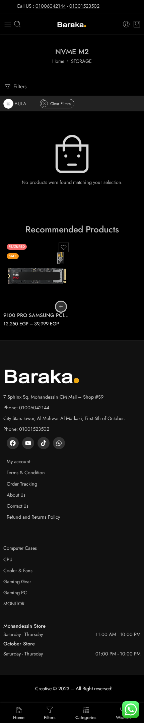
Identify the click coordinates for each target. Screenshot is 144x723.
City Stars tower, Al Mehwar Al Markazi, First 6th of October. (64, 418)
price (8, 268)
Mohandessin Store (24, 626)
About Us (16, 494)
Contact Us (17, 505)
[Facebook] (13, 443)
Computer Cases (20, 547)
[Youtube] (28, 443)
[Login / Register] (126, 24)
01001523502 (84, 5)
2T (21, 288)
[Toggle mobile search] (17, 24)
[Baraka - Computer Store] (72, 24)
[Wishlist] (64, 247)
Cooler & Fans (17, 570)
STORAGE (81, 61)
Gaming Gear (17, 581)
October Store (19, 643)
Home (58, 61)
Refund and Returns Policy (33, 516)
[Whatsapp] (59, 443)
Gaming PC (15, 592)
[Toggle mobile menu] (7, 24)
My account (18, 461)
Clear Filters (60, 104)
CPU (7, 559)
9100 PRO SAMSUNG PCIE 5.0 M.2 (36, 315)
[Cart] (137, 24)
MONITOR (13, 603)
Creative (43, 688)
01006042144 (50, 5)
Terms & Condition (26, 472)
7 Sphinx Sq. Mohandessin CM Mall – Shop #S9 (53, 396)
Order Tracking (22, 483)
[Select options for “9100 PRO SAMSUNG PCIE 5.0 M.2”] (61, 307)
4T (21, 298)
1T (21, 278)
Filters (19, 86)
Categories (85, 717)
